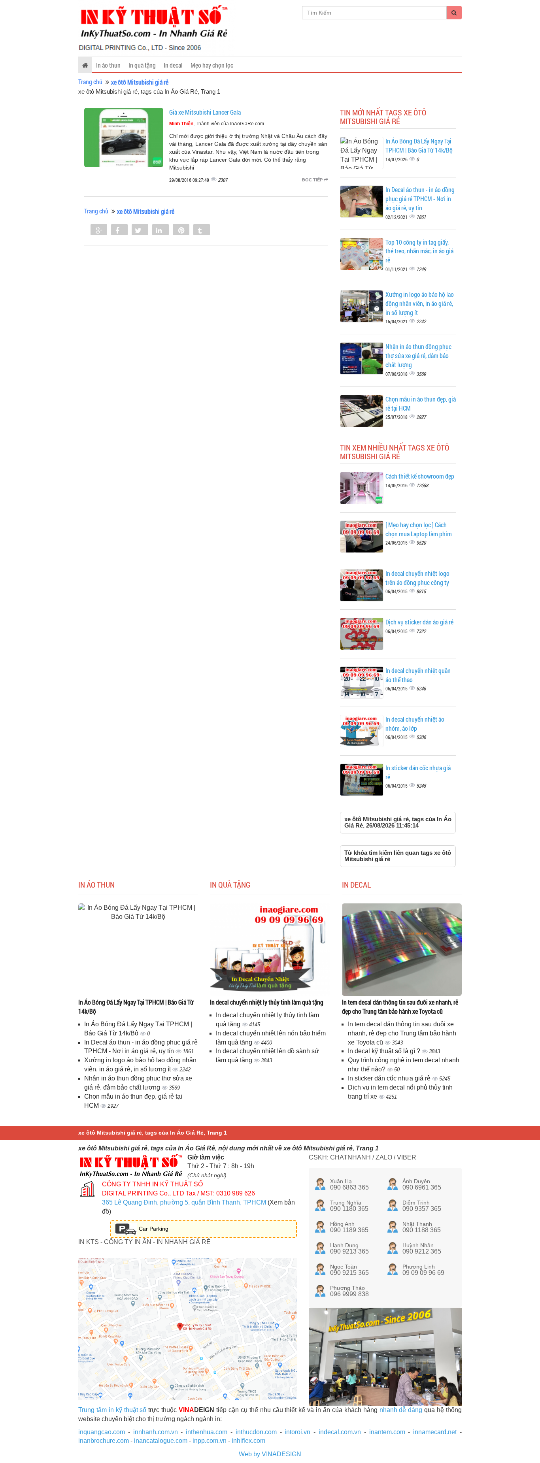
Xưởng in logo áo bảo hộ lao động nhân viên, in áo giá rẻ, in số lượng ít (419, 303)
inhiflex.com (248, 1440)
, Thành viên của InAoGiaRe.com (216, 123)
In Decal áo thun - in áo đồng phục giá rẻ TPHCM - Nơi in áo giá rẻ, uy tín (420, 198)
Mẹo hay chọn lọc (212, 65)
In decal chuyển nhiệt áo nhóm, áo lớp (414, 723)
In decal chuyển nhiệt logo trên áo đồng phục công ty (417, 577)
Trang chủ (90, 81)
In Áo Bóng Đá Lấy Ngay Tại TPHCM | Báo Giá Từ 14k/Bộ (419, 145)
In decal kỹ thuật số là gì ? (385, 1051)
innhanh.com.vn (155, 1432)
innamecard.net (435, 1432)
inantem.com (387, 1432)
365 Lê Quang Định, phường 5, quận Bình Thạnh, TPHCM (184, 1202)
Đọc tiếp (313, 179)
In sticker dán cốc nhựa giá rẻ (390, 1078)
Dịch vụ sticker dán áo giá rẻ (419, 622)
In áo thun (108, 65)
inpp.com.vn (210, 1440)
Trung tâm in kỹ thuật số (112, 1409)
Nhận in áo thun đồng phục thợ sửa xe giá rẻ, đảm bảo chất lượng (418, 355)
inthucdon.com (256, 1432)
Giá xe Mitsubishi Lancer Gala (205, 112)
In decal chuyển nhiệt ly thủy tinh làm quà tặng (266, 1002)
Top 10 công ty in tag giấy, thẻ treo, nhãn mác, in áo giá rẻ (419, 251)
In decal (173, 65)
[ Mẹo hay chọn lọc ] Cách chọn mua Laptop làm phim (418, 529)
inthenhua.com (206, 1432)
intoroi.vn (297, 1432)
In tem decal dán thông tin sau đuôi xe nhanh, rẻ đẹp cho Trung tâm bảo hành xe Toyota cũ (400, 1006)
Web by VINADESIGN (270, 1454)
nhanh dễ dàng (401, 1409)
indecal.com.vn (340, 1432)
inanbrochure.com (103, 1440)
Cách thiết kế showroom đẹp (419, 476)
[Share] (99, 230)
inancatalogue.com (160, 1440)
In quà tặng (142, 65)
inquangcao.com (101, 1432)
